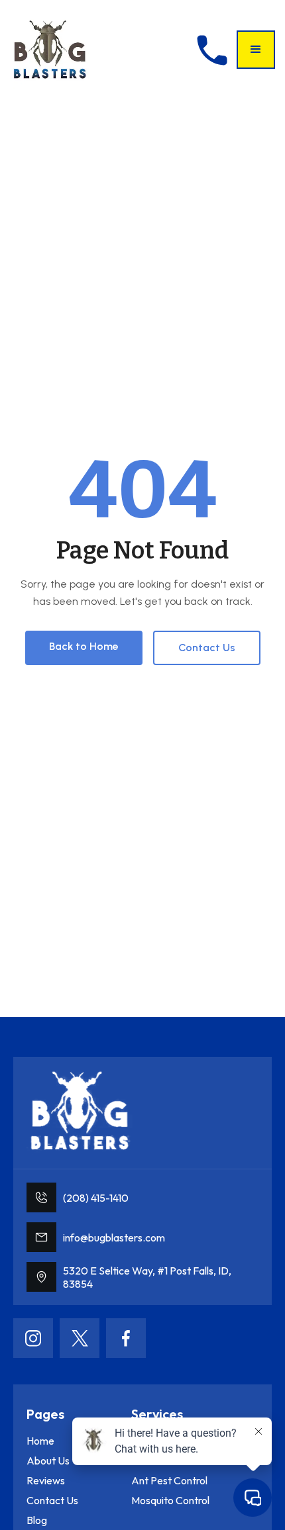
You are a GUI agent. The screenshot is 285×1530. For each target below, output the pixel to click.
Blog (37, 1520)
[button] (256, 49)
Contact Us (206, 647)
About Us (48, 1460)
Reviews (46, 1480)
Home (40, 1440)
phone (212, 50)
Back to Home (84, 646)
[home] (49, 49)
